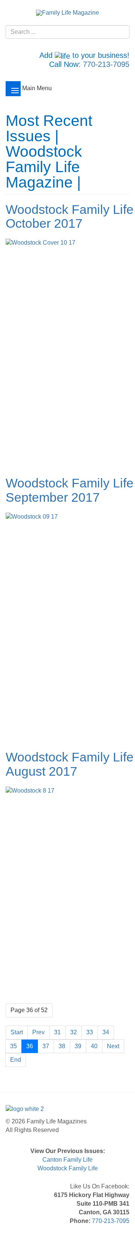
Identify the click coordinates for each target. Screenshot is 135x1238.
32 (73, 1032)
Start (16, 1032)
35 (13, 1046)
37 (45, 1046)
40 (94, 1046)
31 (57, 1032)
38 (61, 1046)
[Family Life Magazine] (67, 12)
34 (105, 1032)
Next (113, 1046)
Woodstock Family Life (68, 1168)
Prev (38, 1032)
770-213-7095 (106, 64)
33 (89, 1032)
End (15, 1059)
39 (78, 1046)
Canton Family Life (67, 1159)
